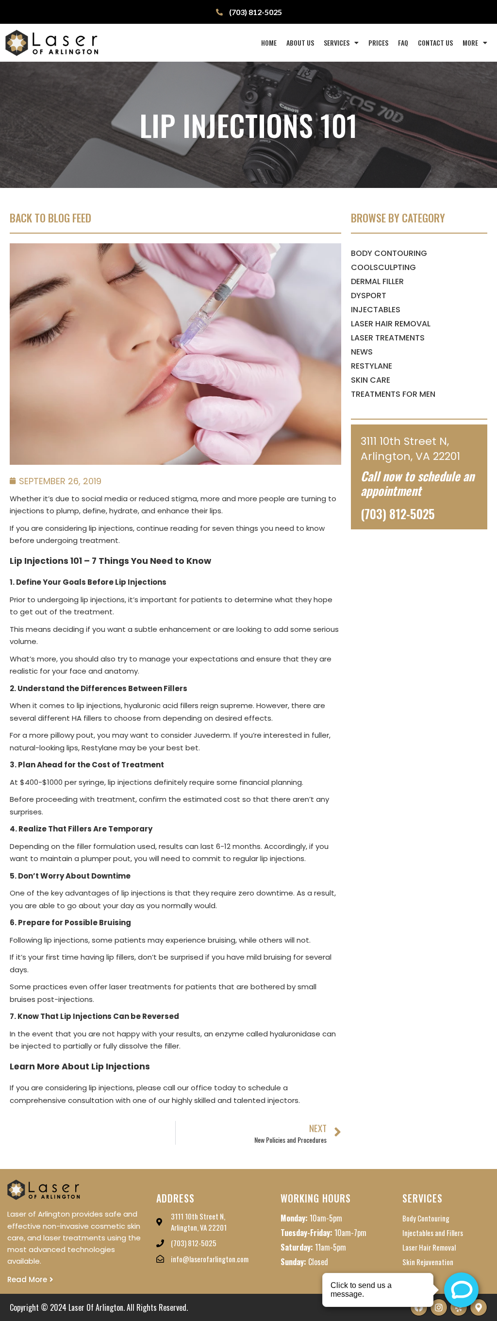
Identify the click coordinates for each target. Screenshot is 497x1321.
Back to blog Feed (50, 217)
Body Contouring (389, 253)
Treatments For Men (393, 394)
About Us (300, 42)
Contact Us (435, 42)
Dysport (368, 295)
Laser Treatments (388, 337)
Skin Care (370, 380)
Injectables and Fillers (432, 1232)
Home (269, 42)
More (470, 42)
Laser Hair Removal (391, 323)
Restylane (371, 366)
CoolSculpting (383, 267)
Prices (378, 42)
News (362, 351)
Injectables (375, 309)
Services (336, 42)
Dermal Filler (377, 281)
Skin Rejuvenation (427, 1261)
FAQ (403, 42)
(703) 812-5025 (398, 514)
